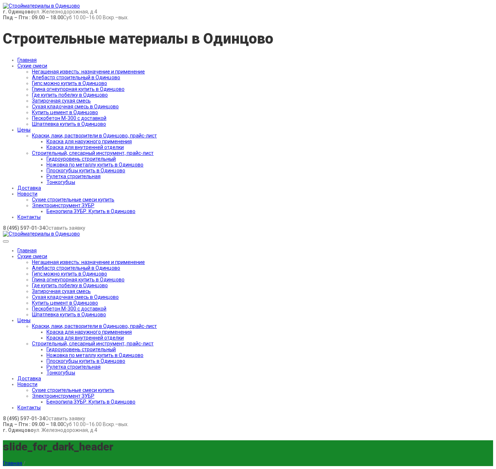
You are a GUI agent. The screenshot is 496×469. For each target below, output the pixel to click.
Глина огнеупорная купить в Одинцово (78, 89)
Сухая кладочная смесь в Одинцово (75, 106)
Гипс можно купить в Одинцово (69, 83)
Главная (27, 60)
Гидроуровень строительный (81, 159)
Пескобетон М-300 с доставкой (69, 118)
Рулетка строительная (73, 176)
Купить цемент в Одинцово (65, 112)
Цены (24, 130)
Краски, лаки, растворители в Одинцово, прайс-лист (94, 136)
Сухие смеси (32, 66)
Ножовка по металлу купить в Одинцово (94, 165)
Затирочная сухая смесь (61, 101)
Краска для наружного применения (89, 141)
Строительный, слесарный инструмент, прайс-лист (93, 153)
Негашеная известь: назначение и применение (88, 72)
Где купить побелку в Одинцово (70, 95)
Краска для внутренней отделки (85, 147)
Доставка (29, 188)
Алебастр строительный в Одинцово (76, 77)
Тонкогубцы (60, 182)
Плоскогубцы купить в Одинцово (85, 170)
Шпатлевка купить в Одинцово (69, 124)
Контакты (29, 217)
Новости (27, 194)
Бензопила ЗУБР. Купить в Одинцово (90, 211)
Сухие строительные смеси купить (73, 200)
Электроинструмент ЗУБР (63, 205)
